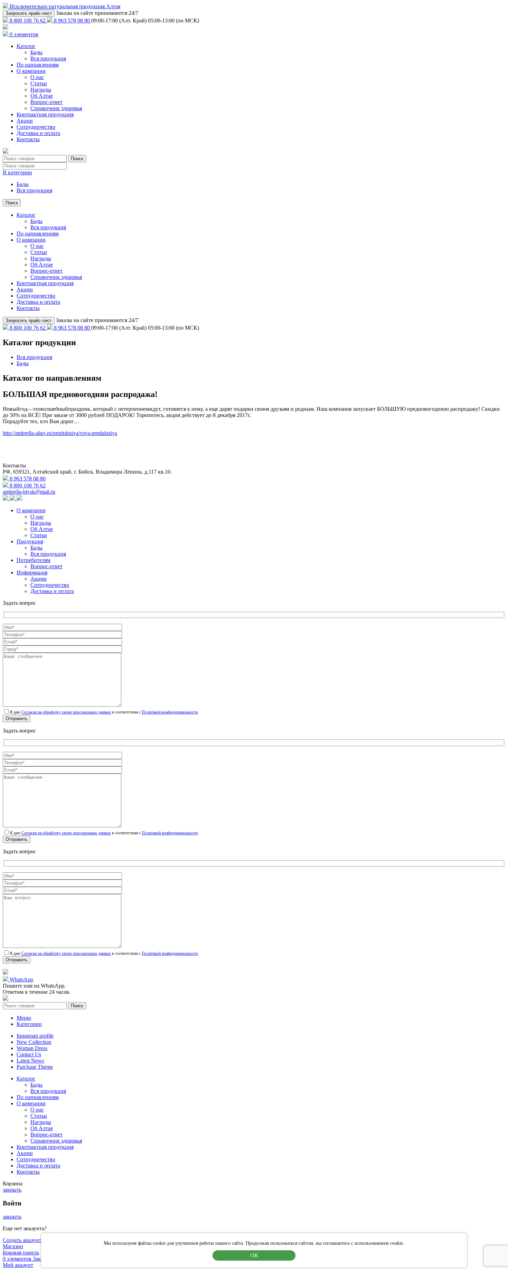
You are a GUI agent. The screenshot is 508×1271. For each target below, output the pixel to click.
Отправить (17, 718)
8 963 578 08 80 (72, 20)
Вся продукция (48, 58)
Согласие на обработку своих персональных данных (66, 712)
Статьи (38, 83)
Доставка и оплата (38, 133)
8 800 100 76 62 (27, 20)
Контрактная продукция (45, 114)
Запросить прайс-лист (29, 13)
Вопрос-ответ (46, 102)
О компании (31, 71)
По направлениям (38, 65)
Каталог (26, 46)
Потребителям (33, 560)
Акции (25, 121)
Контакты (28, 139)
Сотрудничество (36, 127)
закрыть (12, 1190)
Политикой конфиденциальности (170, 712)
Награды (40, 90)
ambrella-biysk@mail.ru (29, 492)
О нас (37, 77)
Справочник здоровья (56, 108)
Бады (36, 52)
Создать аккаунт (22, 1240)
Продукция (30, 541)
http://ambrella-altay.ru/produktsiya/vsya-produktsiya (60, 433)
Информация (32, 572)
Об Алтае (41, 96)
